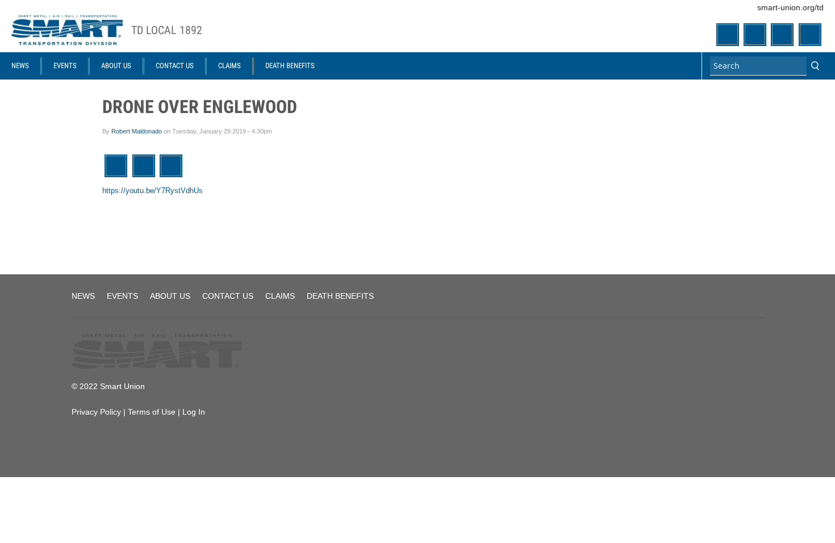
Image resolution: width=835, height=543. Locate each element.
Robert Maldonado (136, 131)
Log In (193, 411)
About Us (116, 65)
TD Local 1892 (166, 30)
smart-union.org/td (790, 7)
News (20, 65)
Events (65, 65)
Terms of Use (152, 411)
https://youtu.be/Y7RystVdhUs (152, 190)
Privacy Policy (96, 411)
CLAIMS (229, 65)
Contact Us (175, 65)
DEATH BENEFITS (290, 65)
